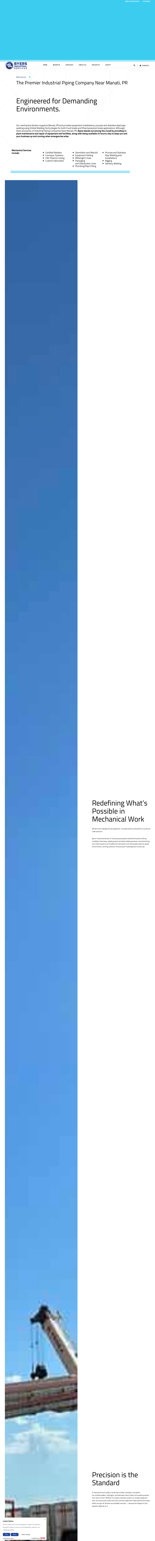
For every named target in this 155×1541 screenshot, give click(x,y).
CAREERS (146, 1)
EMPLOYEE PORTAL (132, 1)
